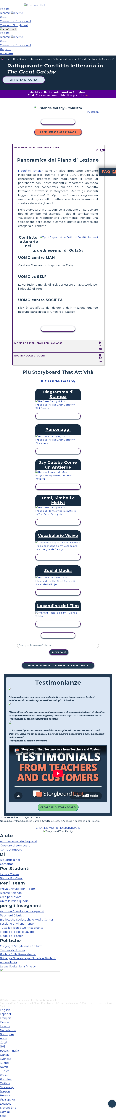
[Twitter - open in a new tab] (2, 991)
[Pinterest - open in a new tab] (2, 996)
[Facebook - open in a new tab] (2, 981)
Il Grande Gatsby (86, 59)
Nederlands (8, 1030)
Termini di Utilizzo (12, 950)
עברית (3, 1038)
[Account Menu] (8, 29)
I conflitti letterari (31, 170)
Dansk (4, 1054)
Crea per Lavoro (10, 897)
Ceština (5, 1083)
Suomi (4, 1063)
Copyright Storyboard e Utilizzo (21, 946)
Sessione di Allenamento (17, 923)
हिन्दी (2, 1046)
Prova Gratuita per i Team (17, 889)
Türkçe (5, 1071)
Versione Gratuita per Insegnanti (22, 911)
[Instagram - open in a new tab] (2, 986)
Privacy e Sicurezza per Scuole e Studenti (28, 958)
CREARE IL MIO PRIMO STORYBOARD (58, 827)
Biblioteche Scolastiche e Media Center (26, 919)
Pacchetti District (12, 915)
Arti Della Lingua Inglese (61, 59)
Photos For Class (11, 878)
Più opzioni (93, 112)
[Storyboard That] (34, 5)
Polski (4, 1075)
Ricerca (57, 652)
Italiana (5, 1026)
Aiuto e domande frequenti (18, 841)
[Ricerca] (17, 13)
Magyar (5, 1091)
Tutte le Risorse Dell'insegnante (27, 59)
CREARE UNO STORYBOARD (58, 807)
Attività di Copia (23, 79)
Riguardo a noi (10, 860)
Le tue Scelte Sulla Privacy (18, 966)
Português (7, 1034)
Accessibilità (8, 962)
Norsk (4, 1067)
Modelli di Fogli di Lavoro (17, 932)
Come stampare (11, 849)
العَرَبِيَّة (3, 1042)
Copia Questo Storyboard (58, 132)
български (7, 1099)
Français (5, 1018)
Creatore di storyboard (15, 845)
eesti (3, 1116)
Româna (6, 1079)
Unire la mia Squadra (14, 901)
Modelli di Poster (11, 936)
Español (5, 1014)
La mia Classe (9, 874)
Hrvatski (5, 1095)
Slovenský (7, 1087)
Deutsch (5, 1022)
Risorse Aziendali (11, 893)
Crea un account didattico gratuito (60, 95)
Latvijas (5, 1111)
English (5, 1010)
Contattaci (7, 864)
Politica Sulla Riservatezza (18, 954)
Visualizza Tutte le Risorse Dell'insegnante (58, 665)
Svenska (5, 1059)
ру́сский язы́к (9, 1050)
